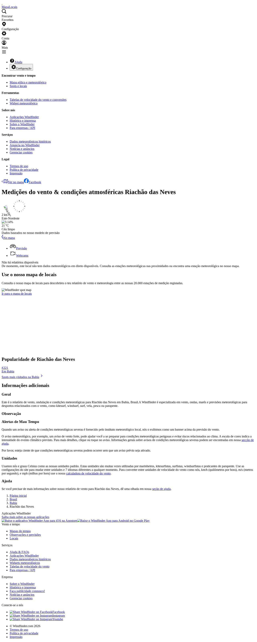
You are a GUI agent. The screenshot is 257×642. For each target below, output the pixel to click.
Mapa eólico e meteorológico (28, 82)
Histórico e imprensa (23, 120)
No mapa (9, 238)
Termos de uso (19, 166)
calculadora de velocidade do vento (88, 473)
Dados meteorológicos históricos (30, 141)
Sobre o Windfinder (22, 124)
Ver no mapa (16, 182)
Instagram (58, 615)
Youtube (57, 619)
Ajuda (18, 62)
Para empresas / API (22, 128)
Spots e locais (18, 86)
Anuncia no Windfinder (25, 145)
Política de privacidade (24, 169)
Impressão (16, 173)
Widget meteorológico (24, 103)
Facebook (35, 182)
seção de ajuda (161, 489)
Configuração (23, 68)
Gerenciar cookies (21, 152)
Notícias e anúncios (22, 148)
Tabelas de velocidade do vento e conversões (38, 99)
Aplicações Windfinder (24, 117)
